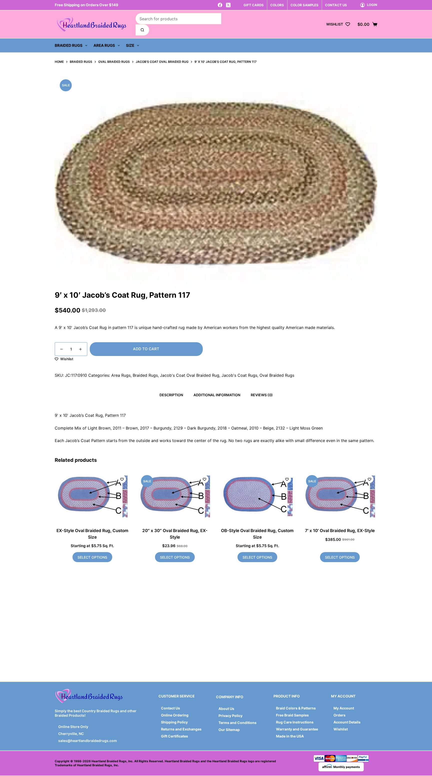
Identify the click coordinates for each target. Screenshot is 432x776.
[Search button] (142, 30)
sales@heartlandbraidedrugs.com (87, 740)
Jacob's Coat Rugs (239, 375)
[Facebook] (220, 5)
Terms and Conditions (237, 722)
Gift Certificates (174, 736)
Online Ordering (174, 715)
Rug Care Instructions (295, 722)
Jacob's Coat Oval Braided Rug (189, 375)
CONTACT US (336, 5)
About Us (226, 708)
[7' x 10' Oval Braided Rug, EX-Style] (339, 496)
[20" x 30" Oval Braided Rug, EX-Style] (174, 496)
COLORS (277, 5)
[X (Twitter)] (228, 5)
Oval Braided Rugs (277, 375)
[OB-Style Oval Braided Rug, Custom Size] (257, 496)
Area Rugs (104, 45)
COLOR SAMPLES (304, 5)
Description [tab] (171, 395)
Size (130, 45)
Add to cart (146, 348)
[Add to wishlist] (122, 479)
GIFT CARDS (254, 5)
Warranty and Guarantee (297, 729)
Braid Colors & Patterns (296, 708)
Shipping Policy (174, 722)
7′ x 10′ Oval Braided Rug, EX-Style (340, 530)
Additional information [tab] (217, 395)
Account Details (347, 722)
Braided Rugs (68, 45)
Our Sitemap (229, 729)
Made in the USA (290, 736)
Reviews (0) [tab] (262, 395)
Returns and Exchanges (181, 729)
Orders (340, 715)
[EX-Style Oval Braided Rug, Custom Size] (92, 496)
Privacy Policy (230, 715)
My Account (344, 708)
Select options (92, 557)
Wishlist (341, 729)
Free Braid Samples (292, 715)
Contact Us (170, 708)
